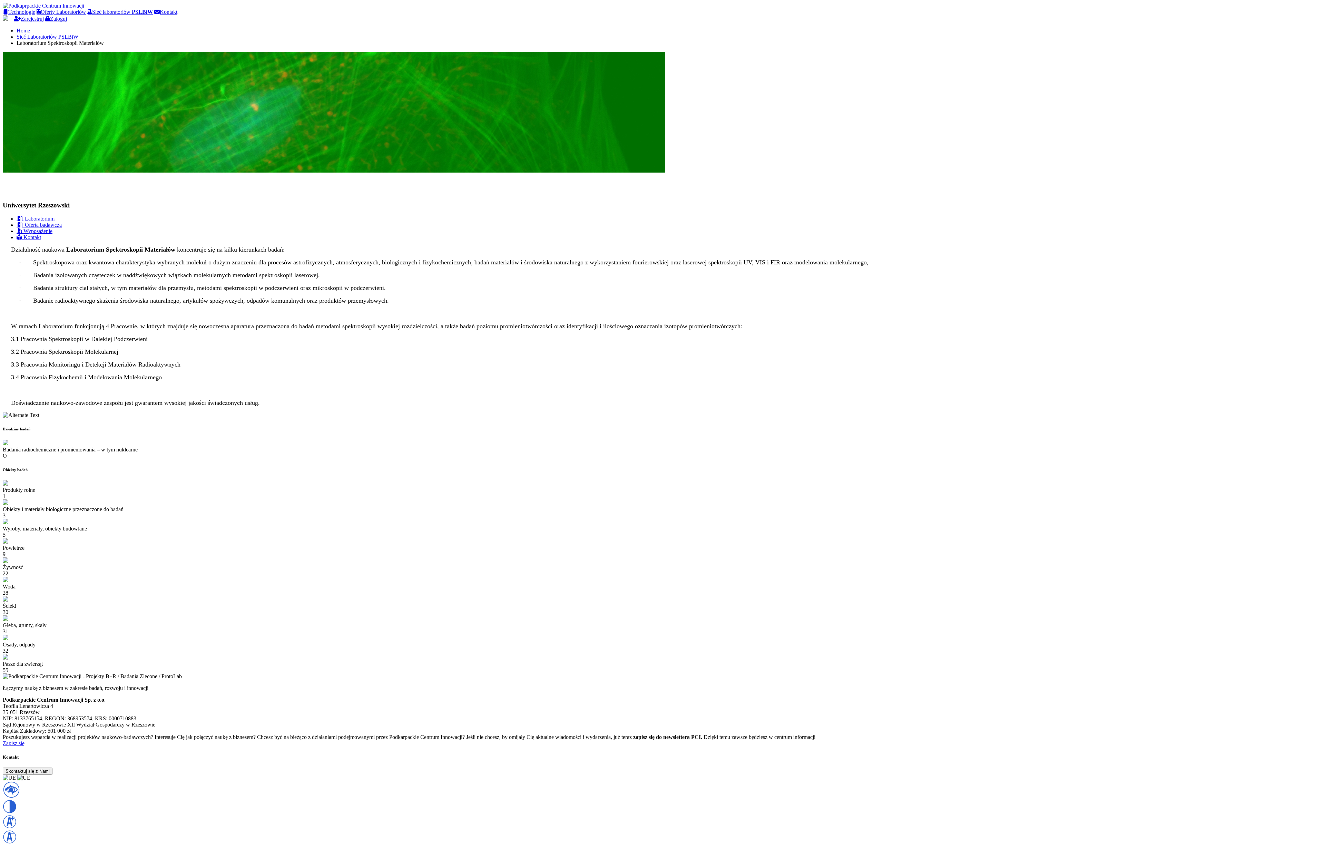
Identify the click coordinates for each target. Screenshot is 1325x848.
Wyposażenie (37, 231)
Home (23, 30)
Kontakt (168, 12)
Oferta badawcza (42, 225)
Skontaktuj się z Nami (28, 771)
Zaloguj (58, 19)
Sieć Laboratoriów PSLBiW (47, 37)
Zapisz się (13, 743)
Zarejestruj (32, 19)
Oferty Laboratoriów (63, 12)
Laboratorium (39, 219)
